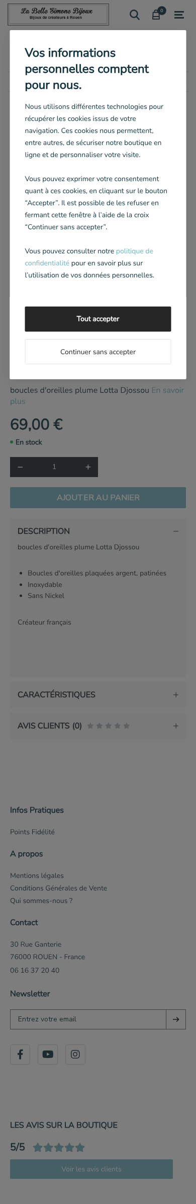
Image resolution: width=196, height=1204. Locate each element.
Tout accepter (98, 319)
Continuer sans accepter (98, 352)
